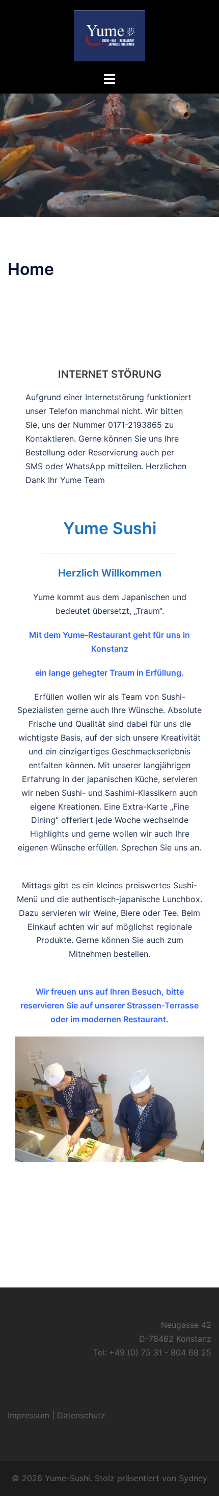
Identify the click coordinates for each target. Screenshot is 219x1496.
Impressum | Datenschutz (56, 1415)
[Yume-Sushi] (110, 35)
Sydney (193, 1478)
